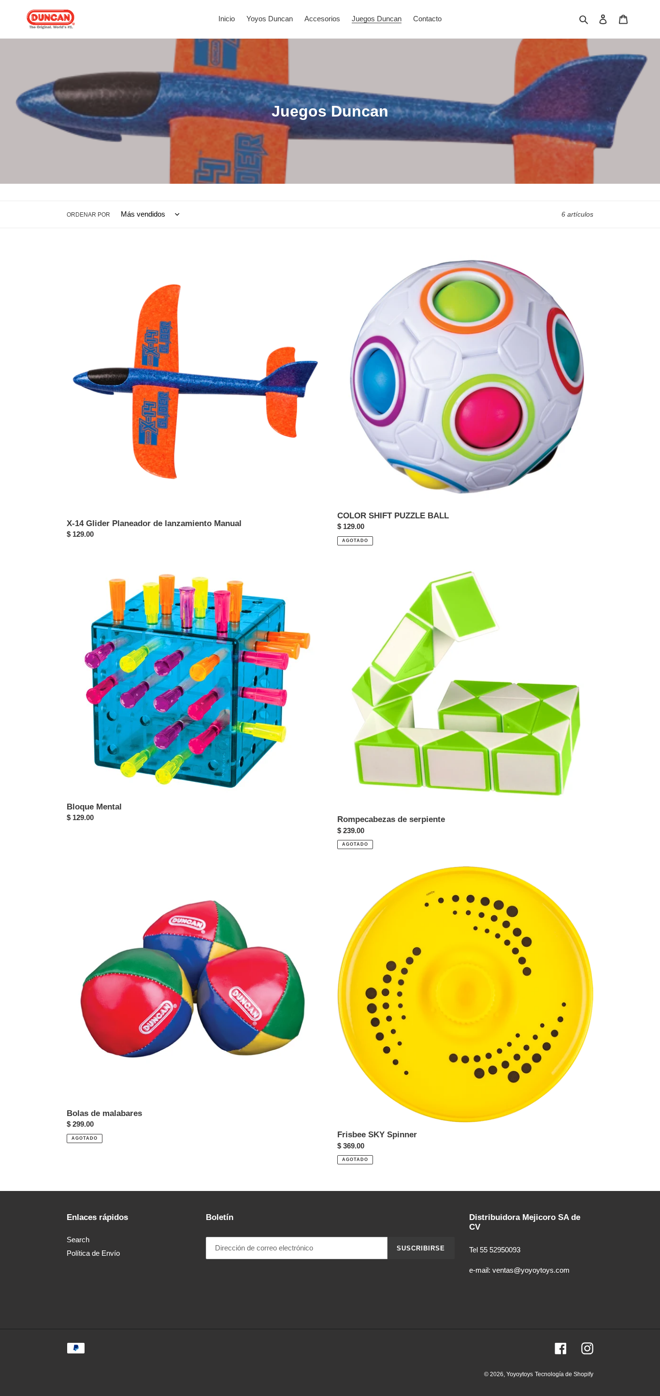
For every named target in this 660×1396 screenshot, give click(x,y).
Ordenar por (88, 214)
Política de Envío (93, 1253)
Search (78, 1239)
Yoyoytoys (519, 1374)
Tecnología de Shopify (564, 1374)
